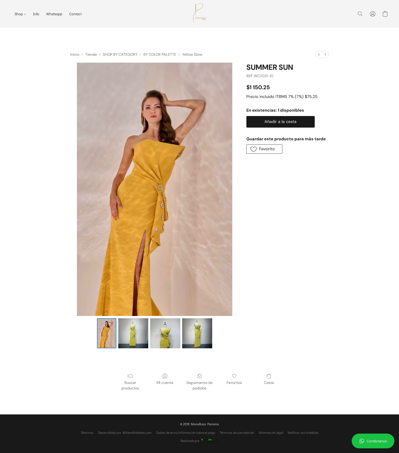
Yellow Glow (192, 54)
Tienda (91, 54)
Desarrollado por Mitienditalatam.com (124, 432)
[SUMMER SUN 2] (165, 333)
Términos (87, 432)
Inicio (74, 54)
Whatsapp (54, 13)
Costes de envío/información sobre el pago (185, 432)
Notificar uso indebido (303, 432)
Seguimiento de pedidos (199, 385)
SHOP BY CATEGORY (120, 54)
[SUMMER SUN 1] (133, 333)
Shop (19, 13)
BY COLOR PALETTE (159, 54)
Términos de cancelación (237, 432)
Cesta (269, 382)
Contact (75, 13)
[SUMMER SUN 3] (197, 333)
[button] (373, 441)
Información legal (271, 432)
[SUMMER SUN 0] (106, 333)
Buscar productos (130, 385)
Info (36, 13)
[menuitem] (319, 54)
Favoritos (234, 382)
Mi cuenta (165, 382)
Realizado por (190, 440)
